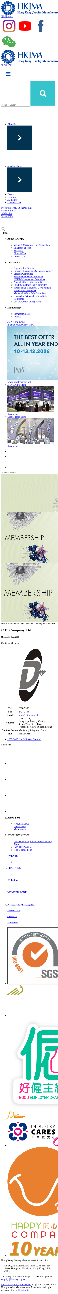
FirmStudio (23, 1290)
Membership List (22, 314)
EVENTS (12, 856)
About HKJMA (21, 823)
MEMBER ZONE (17, 892)
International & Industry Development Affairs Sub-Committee (32, 289)
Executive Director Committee (28, 276)
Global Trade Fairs (23, 850)
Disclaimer (6, 1284)
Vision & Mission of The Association (32, 245)
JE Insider (12, 199)
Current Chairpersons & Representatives (33, 271)
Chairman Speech (22, 247)
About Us (12, 124)
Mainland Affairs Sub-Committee (30, 293)
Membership (20, 829)
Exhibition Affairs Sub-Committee (30, 285)
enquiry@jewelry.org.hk (13, 1279)
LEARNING (14, 868)
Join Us (17, 316)
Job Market (6, 213)
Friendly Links (8, 210)
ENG (10, 16)
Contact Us (19, 256)
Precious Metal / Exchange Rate (16, 207)
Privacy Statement (22, 1284)
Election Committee (23, 273)
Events (10, 194)
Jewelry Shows (14, 166)
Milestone (18, 250)
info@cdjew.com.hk (28, 715)
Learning (11, 197)
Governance (20, 826)
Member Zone (14, 202)
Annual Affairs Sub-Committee (29, 282)
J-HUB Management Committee (29, 279)
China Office (20, 253)
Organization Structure (25, 268)
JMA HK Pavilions (23, 847)
